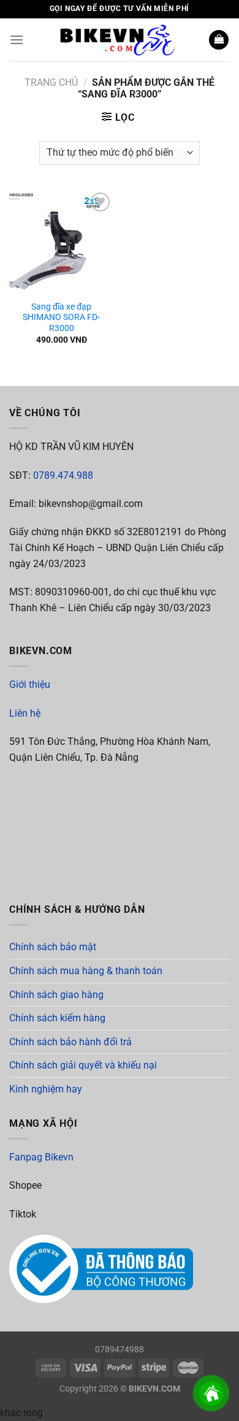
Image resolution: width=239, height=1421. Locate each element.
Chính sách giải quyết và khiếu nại (83, 1065)
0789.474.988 (63, 475)
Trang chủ (51, 82)
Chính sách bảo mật (52, 947)
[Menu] (16, 40)
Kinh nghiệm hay (45, 1089)
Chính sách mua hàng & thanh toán (85, 971)
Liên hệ (24, 713)
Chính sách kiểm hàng (57, 1018)
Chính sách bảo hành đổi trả (70, 1042)
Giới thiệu (29, 684)
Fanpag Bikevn (41, 1157)
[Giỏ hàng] (219, 40)
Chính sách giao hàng (56, 994)
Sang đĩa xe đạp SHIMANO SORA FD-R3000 (61, 317)
